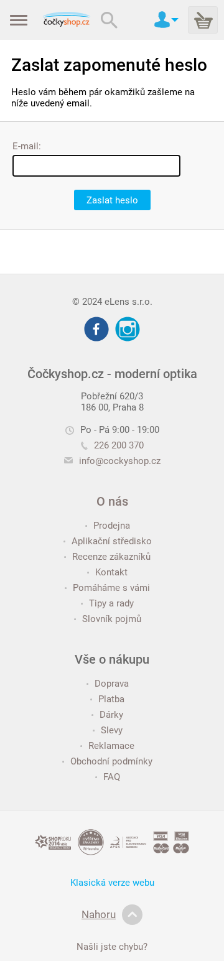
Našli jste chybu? (112, 946)
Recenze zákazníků (111, 556)
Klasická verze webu (112, 882)
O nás (112, 501)
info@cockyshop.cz (120, 461)
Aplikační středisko (112, 541)
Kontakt (111, 572)
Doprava (112, 683)
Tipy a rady (111, 603)
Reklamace (111, 745)
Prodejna (111, 525)
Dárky (111, 714)
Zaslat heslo (112, 199)
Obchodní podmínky (111, 761)
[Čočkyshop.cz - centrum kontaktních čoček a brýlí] (66, 20)
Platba (111, 699)
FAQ (111, 776)
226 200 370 (119, 445)
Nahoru (99, 914)
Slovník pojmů (111, 618)
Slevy (112, 730)
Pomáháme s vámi (111, 587)
